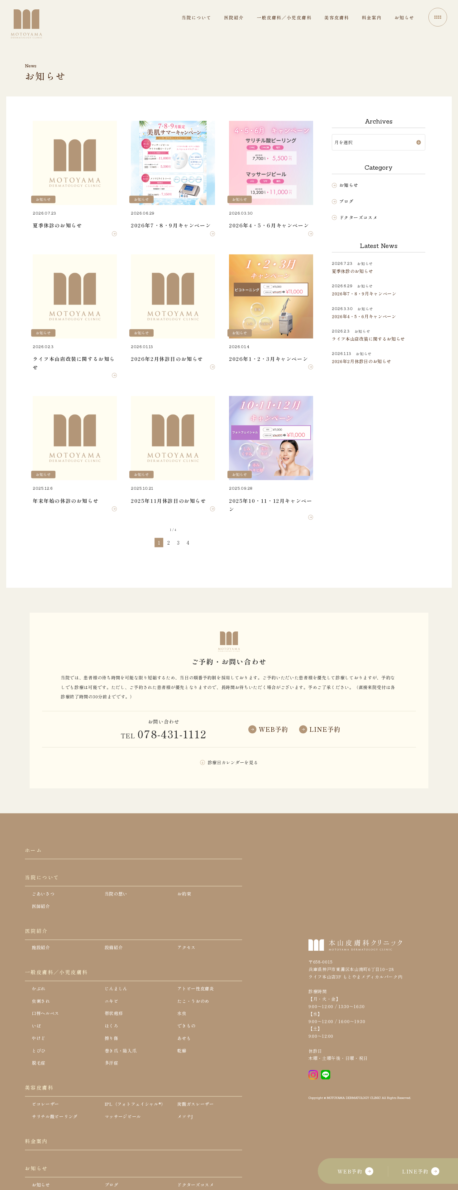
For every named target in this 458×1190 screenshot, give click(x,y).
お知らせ (349, 185)
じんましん (116, 988)
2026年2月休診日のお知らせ (361, 361)
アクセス (186, 948)
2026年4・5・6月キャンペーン (364, 316)
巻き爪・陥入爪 (121, 1050)
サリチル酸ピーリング (55, 1117)
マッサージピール (123, 1117)
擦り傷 (111, 1038)
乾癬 (181, 1050)
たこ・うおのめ (193, 1001)
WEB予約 (350, 1171)
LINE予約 (415, 1171)
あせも (184, 1038)
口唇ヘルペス (45, 1013)
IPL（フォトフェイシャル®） (135, 1104)
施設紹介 (41, 948)
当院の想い (116, 894)
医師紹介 (41, 906)
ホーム (33, 850)
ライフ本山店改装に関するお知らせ (368, 339)
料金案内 (36, 1141)
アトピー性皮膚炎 (195, 988)
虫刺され (41, 1001)
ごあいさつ (43, 894)
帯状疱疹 (114, 1013)
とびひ (38, 1050)
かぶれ (38, 988)
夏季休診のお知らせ (352, 271)
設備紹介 (114, 948)
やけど (38, 1038)
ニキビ (111, 1001)
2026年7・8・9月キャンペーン (364, 294)
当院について (42, 877)
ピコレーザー (45, 1104)
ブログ (346, 201)
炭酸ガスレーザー (195, 1104)
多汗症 (111, 1063)
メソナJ (185, 1117)
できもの (186, 1026)
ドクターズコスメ (358, 217)
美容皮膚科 (39, 1087)
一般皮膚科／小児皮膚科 (56, 972)
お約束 (184, 894)
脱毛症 (38, 1063)
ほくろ (111, 1026)
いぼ (36, 1026)
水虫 (181, 1013)
